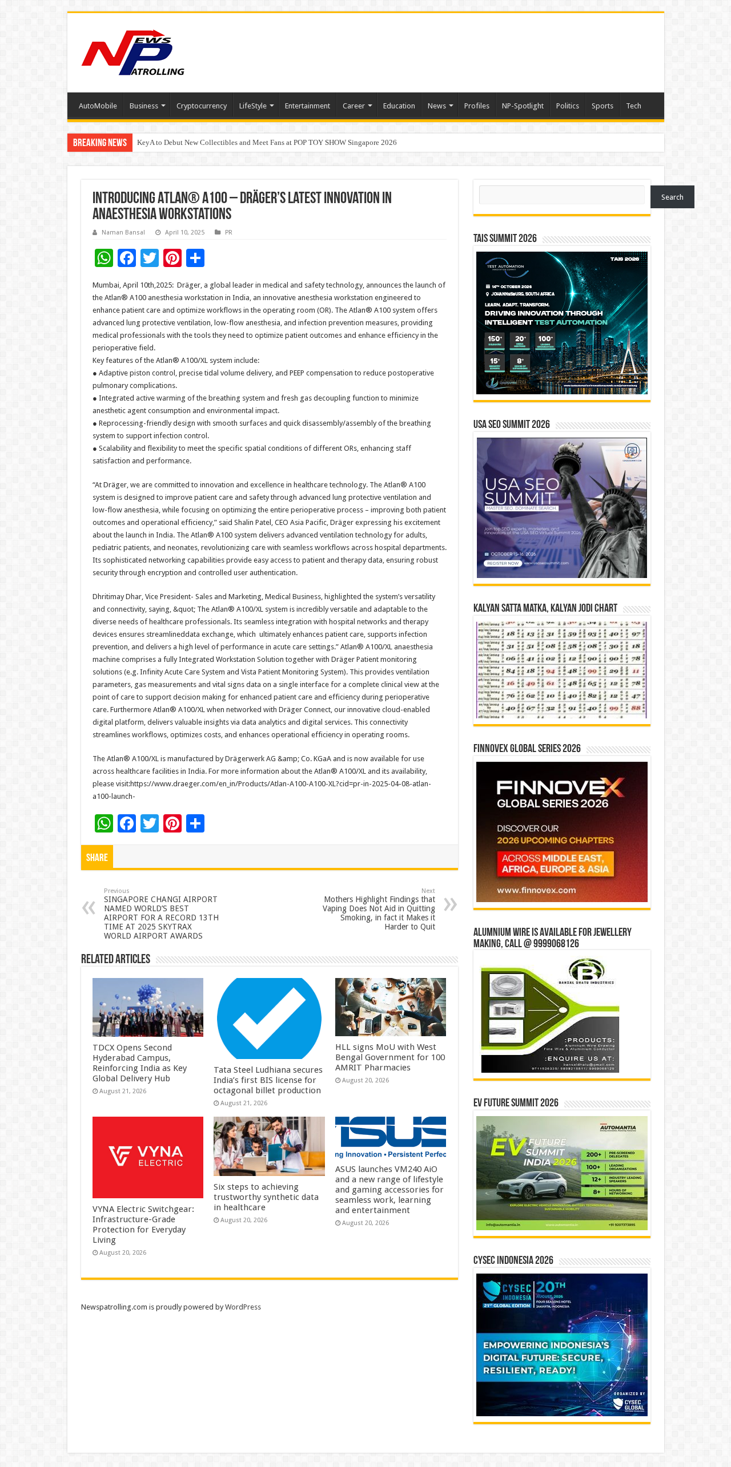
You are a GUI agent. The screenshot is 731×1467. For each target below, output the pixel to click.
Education (399, 106)
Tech (633, 106)
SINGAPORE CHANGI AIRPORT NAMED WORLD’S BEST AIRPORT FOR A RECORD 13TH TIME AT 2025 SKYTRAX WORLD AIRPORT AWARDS (161, 913)
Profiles (476, 106)
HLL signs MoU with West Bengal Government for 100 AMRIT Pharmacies (390, 1057)
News (437, 106)
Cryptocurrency (201, 106)
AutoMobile (98, 106)
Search (672, 197)
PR (228, 232)
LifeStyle (253, 106)
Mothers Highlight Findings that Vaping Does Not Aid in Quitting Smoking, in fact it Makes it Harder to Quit (379, 909)
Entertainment (307, 106)
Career (354, 106)
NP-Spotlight (523, 106)
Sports (602, 106)
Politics (567, 106)
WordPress (243, 1307)
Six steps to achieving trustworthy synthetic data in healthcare (266, 1197)
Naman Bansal (123, 232)
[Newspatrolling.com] (133, 50)
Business (144, 106)
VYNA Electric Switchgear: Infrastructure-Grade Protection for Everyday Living (143, 1224)
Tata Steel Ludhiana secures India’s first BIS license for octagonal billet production (268, 1080)
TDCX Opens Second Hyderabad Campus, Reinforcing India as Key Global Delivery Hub (274, 142)
